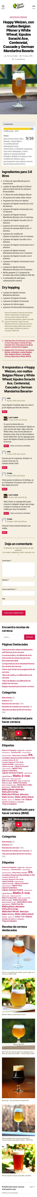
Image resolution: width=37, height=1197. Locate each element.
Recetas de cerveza (18, 17)
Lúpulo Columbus (9, 770)
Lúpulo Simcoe (7, 776)
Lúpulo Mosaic (28, 773)
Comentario (6, 561)
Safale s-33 (11, 799)
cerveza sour (16, 752)
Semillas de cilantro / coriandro (13, 802)
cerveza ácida (6, 755)
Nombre (5, 580)
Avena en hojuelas (11, 313)
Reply (5, 411)
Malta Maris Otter (24, 785)
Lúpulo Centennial (11, 322)
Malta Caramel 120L (24, 781)
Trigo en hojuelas (9, 804)
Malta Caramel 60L (9, 781)
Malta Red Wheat (10, 794)
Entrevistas (7, 698)
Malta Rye (24, 794)
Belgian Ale (21, 750)
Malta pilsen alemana (13, 789)
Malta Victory (8, 797)
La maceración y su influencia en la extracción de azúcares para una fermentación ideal (17, 658)
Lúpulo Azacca (19, 764)
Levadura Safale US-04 (10, 760)
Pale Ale (4, 799)
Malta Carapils (7, 783)
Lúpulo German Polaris (12, 773)
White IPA (15, 331)
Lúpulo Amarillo (8, 764)
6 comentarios (20, 59)
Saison (28, 799)
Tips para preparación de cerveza (16, 710)
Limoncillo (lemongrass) (13, 319)
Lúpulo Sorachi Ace (25, 324)
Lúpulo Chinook (6, 768)
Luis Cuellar (14, 56)
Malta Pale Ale (17, 787)
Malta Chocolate (20, 783)
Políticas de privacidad (10, 1193)
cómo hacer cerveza (19, 755)
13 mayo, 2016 (27, 56)
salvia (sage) (9, 328)
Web (3, 599)
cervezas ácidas (26, 752)
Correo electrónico (9, 589)
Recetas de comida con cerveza (15, 707)
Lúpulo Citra (17, 768)
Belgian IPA (29, 750)
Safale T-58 (19, 800)
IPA (30, 755)
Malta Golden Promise (9, 785)
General (5, 701)
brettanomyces (6, 752)
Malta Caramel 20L (16, 779)
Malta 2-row (21, 776)
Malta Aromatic (6, 779)
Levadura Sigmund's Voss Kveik (12, 762)
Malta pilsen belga (11, 326)
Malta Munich (6, 787)
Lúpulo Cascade (27, 319)
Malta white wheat (24, 326)
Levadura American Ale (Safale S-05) (18, 758)
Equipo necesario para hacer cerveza (18, 686)
